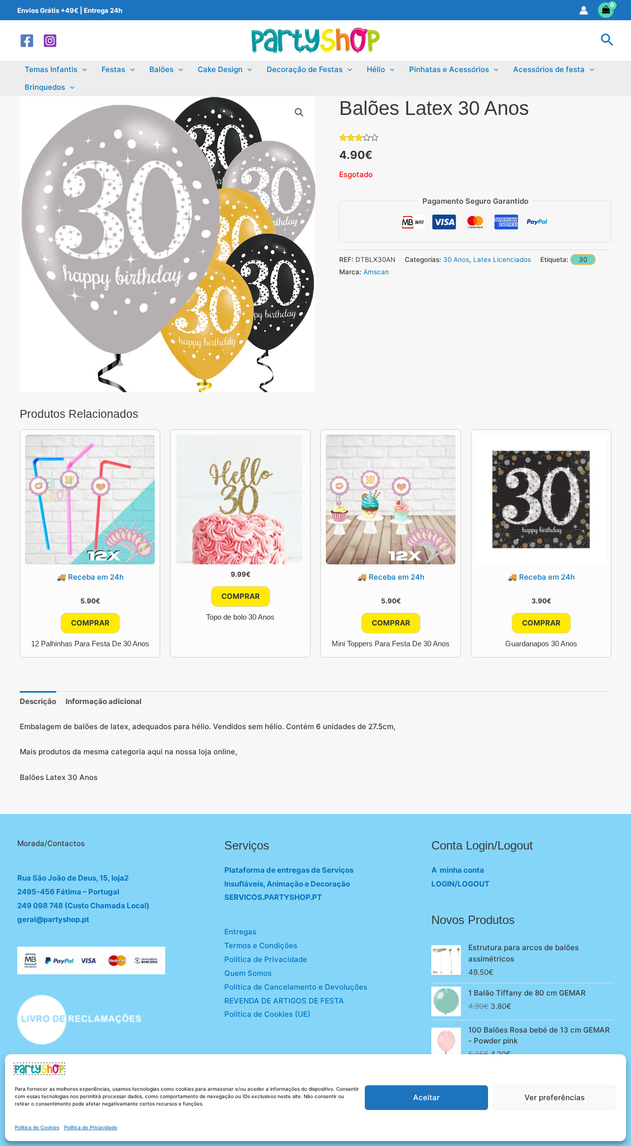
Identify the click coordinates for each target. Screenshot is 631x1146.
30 (583, 259)
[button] (607, 40)
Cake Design (220, 69)
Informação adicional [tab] (103, 701)
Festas (113, 69)
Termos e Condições (260, 945)
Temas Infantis (51, 69)
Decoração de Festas (305, 69)
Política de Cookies (37, 1127)
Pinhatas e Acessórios (449, 69)
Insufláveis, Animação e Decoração (287, 883)
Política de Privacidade (90, 1127)
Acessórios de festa (549, 69)
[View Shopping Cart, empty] (606, 10)
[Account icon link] (583, 10)
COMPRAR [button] (90, 623)
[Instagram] (50, 40)
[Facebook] (26, 40)
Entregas (240, 931)
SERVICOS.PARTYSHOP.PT (273, 897)
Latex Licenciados (502, 259)
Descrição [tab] (38, 701)
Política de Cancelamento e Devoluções (295, 987)
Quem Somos (248, 973)
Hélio (376, 69)
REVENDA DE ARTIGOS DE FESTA (284, 1000)
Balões (161, 69)
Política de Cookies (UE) (267, 1014)
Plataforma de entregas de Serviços (288, 870)
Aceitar (426, 1097)
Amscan (376, 272)
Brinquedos (45, 87)
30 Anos (456, 259)
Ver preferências (555, 1097)
